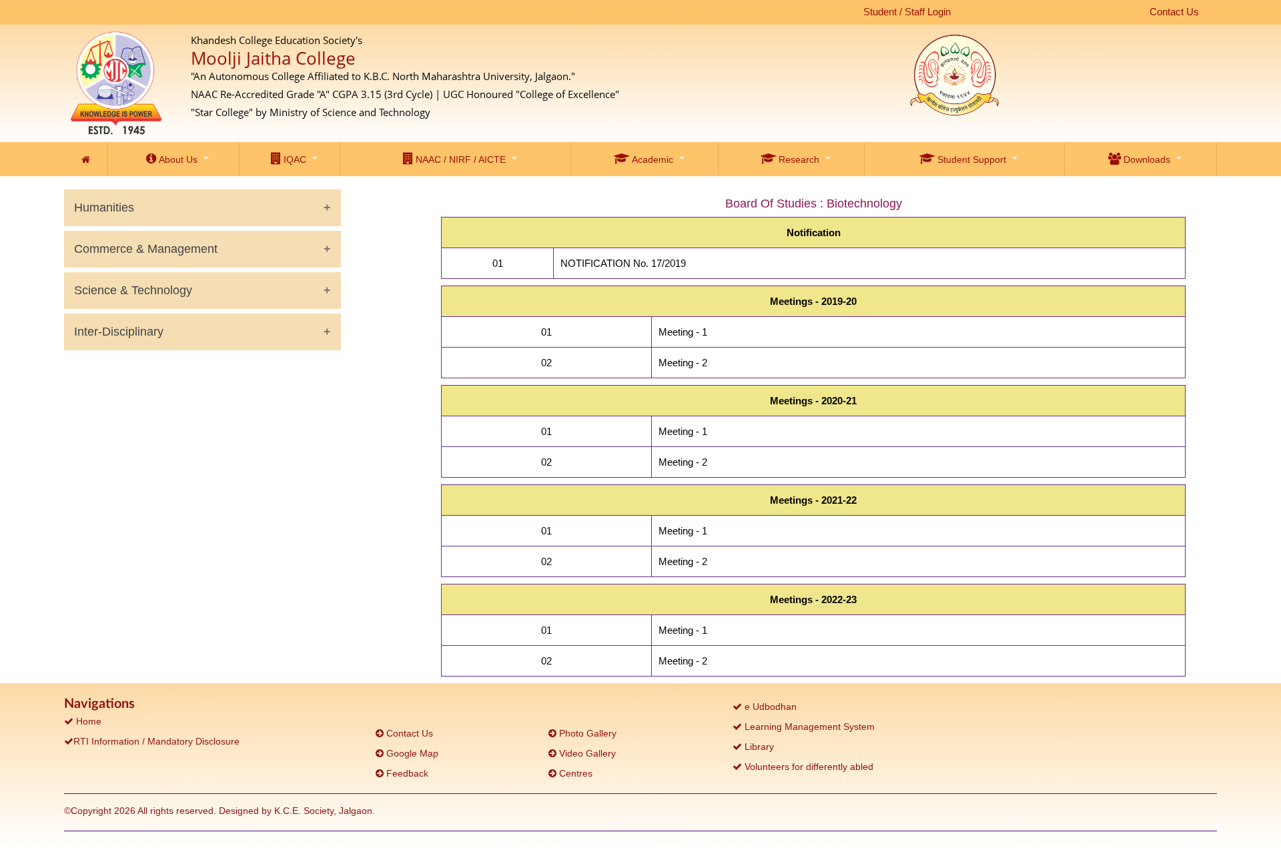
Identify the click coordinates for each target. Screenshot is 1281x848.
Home (87, 721)
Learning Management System (808, 726)
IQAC (293, 159)
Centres (574, 773)
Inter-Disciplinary (118, 331)
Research (797, 159)
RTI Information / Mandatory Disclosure (156, 741)
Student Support (970, 159)
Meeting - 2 (683, 362)
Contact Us (1174, 11)
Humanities (104, 207)
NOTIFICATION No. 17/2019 (623, 263)
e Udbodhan (769, 706)
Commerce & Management (146, 249)
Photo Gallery (586, 733)
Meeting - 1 (683, 332)
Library (758, 746)
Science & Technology (133, 290)
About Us (176, 159)
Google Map (411, 753)
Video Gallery (586, 753)
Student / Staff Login (907, 11)
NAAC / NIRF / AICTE (459, 159)
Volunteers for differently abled (807, 766)
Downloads (1145, 159)
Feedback (406, 773)
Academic (651, 159)
